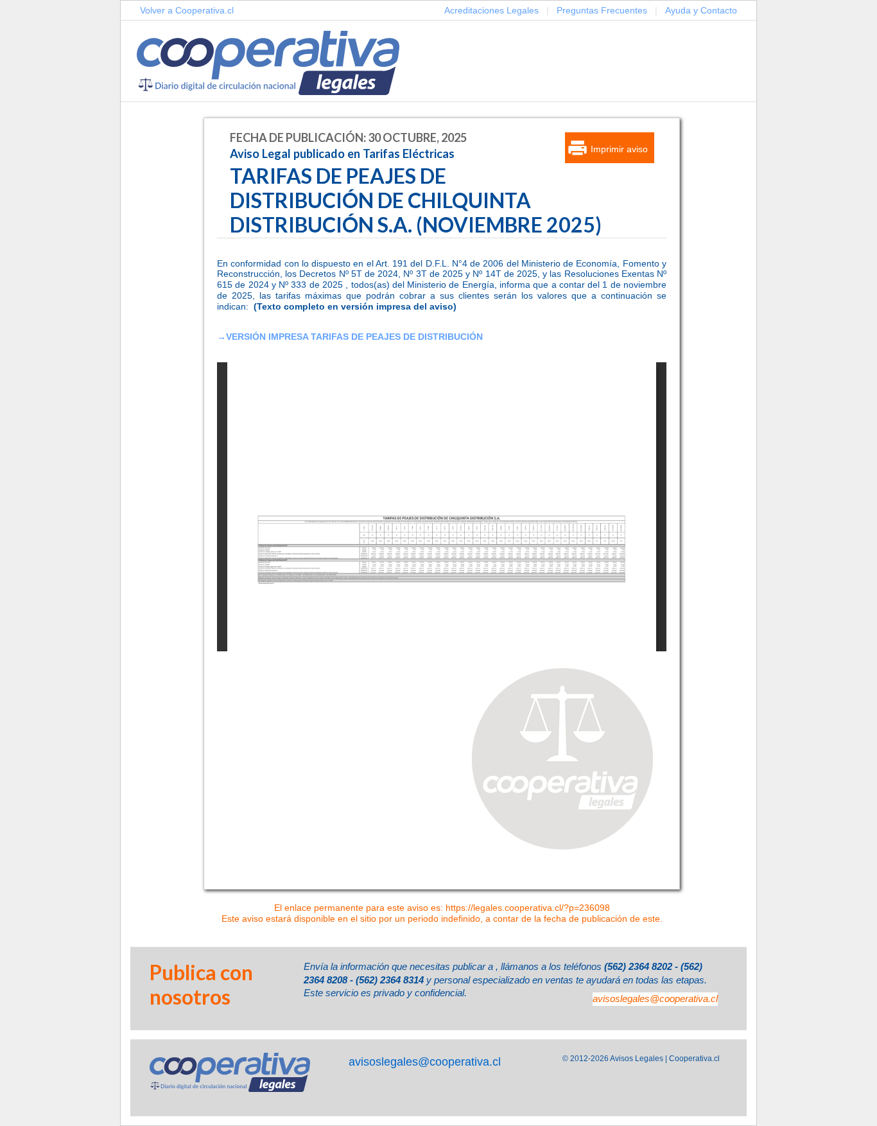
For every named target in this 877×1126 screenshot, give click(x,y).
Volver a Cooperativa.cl (187, 10)
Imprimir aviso (619, 149)
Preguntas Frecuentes (602, 10)
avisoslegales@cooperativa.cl (655, 998)
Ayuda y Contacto (701, 10)
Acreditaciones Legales (491, 10)
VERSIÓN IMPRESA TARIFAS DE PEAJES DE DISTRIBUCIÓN (354, 336)
